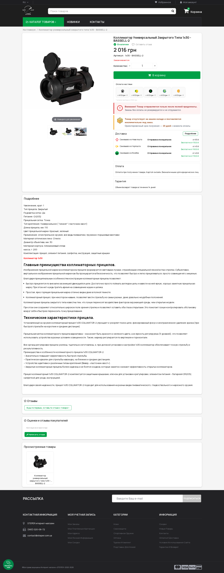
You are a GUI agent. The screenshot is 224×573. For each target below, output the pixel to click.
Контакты (164, 533)
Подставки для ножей (124, 547)
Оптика (117, 538)
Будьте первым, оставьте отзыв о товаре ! (48, 407)
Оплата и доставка (169, 538)
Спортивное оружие (123, 533)
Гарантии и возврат (169, 547)
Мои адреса (74, 533)
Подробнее (190, 133)
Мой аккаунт (190, 2)
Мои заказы (73, 524)
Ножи (116, 524)
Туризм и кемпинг (122, 542)
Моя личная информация (80, 538)
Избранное (164, 2)
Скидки (163, 524)
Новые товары (166, 528)
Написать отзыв (36, 434)
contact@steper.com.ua (39, 535)
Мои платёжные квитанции (81, 528)
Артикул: (119, 55)
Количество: (120, 65)
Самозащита (120, 528)
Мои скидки (74, 542)
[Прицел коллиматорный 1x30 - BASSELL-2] (54, 131)
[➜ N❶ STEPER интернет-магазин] (28, 11)
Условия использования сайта (174, 542)
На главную (29, 29)
